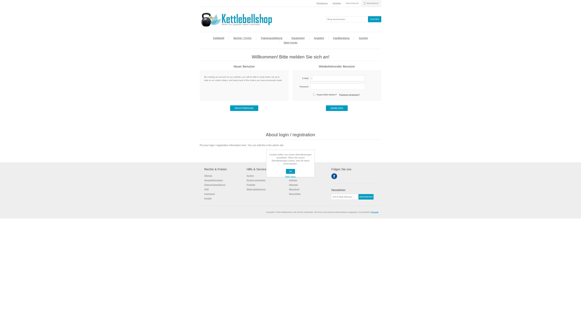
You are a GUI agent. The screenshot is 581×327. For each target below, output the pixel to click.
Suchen (363, 38)
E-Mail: (305, 78)
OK (290, 171)
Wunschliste (294, 194)
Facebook (334, 176)
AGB (206, 189)
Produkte (251, 184)
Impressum (209, 194)
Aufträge (293, 180)
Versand (374, 212)
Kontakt (208, 198)
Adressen (293, 184)
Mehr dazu (290, 176)
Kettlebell (218, 38)
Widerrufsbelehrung (256, 189)
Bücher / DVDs (242, 38)
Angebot (319, 38)
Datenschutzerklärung (214, 184)
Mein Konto (290, 42)
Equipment (298, 38)
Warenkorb (294, 189)
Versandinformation (213, 180)
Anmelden (337, 3)
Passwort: (304, 86)
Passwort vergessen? (349, 94)
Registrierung (322, 3)
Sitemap (208, 175)
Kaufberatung (341, 38)
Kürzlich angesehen (256, 180)
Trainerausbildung (271, 38)
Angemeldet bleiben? (327, 94)
